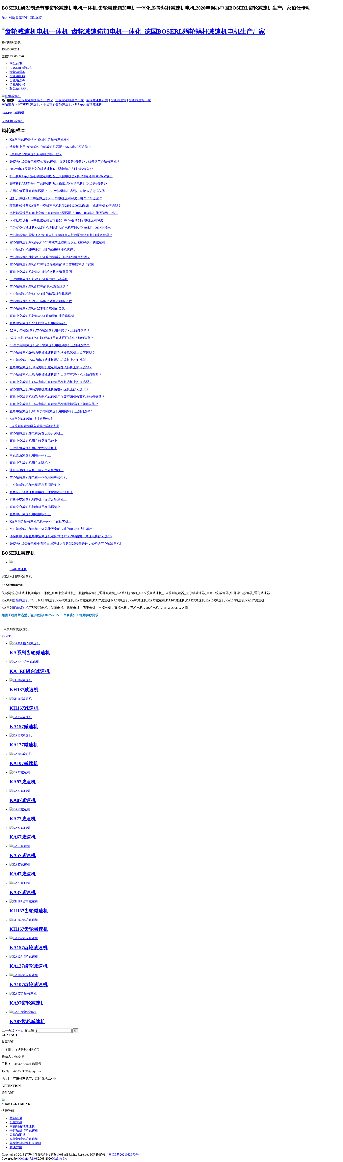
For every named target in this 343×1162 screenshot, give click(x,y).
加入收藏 (8, 17)
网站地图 (36, 17)
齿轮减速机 (21, 600)
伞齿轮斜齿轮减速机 (57, 104)
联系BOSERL (19, 88)
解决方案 (16, 1147)
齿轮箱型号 (17, 84)
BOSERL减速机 (21, 67)
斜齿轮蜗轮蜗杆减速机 (25, 1143)
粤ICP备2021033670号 (123, 1154)
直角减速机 (21, 607)
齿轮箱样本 (17, 72)
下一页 (19, 1030)
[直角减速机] (11, 96)
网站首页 (16, 63)
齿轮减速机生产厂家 (69, 100)
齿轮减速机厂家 (97, 100)
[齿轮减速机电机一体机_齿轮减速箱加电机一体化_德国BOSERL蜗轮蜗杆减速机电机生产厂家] (133, 31)
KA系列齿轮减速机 (88, 104)
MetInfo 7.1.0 (27, 1158)
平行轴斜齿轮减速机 (24, 1130)
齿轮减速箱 (118, 100)
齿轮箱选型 (17, 80)
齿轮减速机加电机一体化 (35, 100)
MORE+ (7, 636)
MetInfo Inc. (59, 1158)
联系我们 (22, 17)
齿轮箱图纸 (17, 76)
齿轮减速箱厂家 (140, 100)
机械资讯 (16, 1122)
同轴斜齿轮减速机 (22, 1126)
